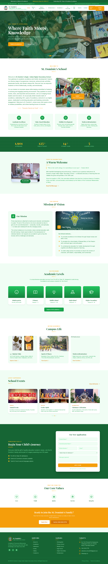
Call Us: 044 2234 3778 (60, 522)
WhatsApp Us (84, 553)
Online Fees (100, 8)
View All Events (93, 384)
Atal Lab (74, 8)
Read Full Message (51, 186)
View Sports (44, 360)
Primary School (60, 544)
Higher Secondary (61, 550)
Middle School (60, 546)
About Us (33, 8)
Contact (85, 7)
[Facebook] (9, 550)
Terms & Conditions (95, 561)
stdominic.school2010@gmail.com (27, 3)
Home (28, 7)
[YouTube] (16, 550)
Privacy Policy (85, 561)
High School (60, 548)
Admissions (36, 546)
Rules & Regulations (41, 8)
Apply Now (77, 465)
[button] (48, 55)
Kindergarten (60, 542)
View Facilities (76, 360)
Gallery (35, 550)
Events (79, 7)
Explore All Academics (53, 309)
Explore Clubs (13, 360)
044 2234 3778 (13, 3)
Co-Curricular (68, 8)
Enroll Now (91, 8)
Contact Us (38, 44)
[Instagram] (13, 550)
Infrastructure (51, 7)
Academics (59, 7)
